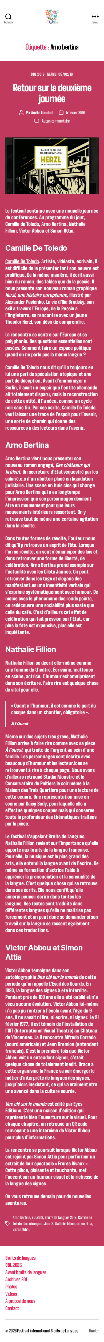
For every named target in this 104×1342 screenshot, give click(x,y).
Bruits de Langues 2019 (60, 1217)
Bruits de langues (20, 1258)
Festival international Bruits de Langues (47, 1330)
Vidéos (11, 1294)
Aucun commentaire (56, 121)
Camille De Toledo (22, 261)
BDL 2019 (38, 74)
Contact (12, 1308)
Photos (11, 1287)
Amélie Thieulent (42, 112)
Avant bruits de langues (25, 1272)
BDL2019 (37, 1217)
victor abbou (21, 1229)
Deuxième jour (33, 1223)
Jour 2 (48, 1223)
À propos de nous (20, 1301)
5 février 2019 (75, 112)
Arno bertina (21, 1217)
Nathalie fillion (65, 1223)
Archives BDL (16, 1279)
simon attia (84, 1223)
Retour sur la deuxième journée (52, 93)
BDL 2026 (13, 1265)
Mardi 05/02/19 (60, 74)
